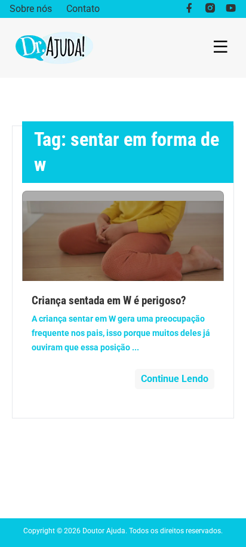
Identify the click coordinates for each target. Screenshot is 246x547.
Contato (83, 8)
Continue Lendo (174, 378)
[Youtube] (230, 9)
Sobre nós (31, 8)
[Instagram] (210, 9)
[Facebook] (189, 9)
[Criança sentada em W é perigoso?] (123, 236)
